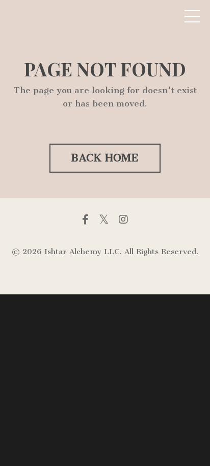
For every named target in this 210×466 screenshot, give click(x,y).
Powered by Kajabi (105, 267)
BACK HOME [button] (105, 158)
